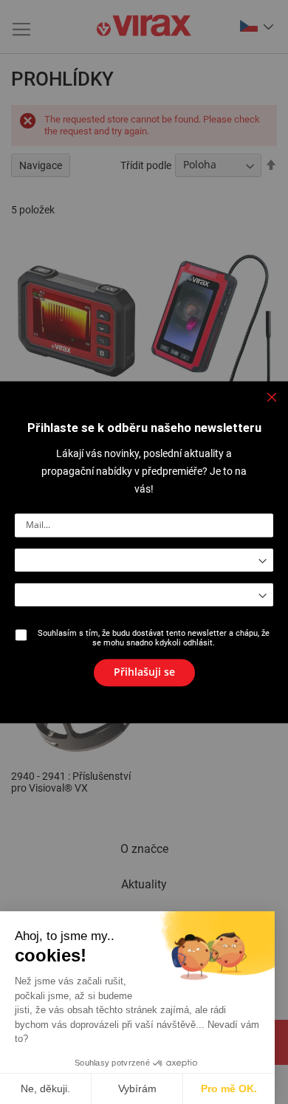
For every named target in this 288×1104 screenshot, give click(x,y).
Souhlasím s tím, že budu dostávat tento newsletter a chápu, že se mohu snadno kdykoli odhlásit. (154, 638)
